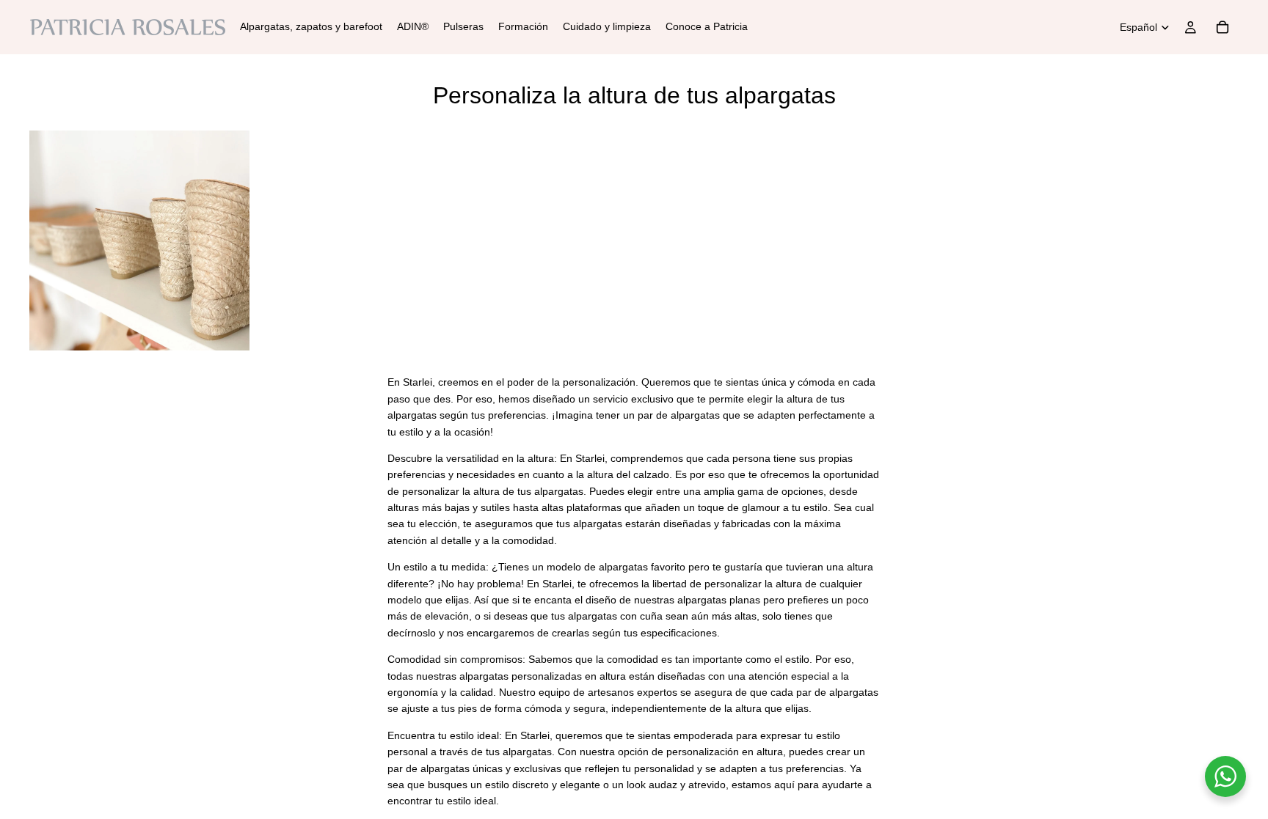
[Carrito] (1222, 27)
